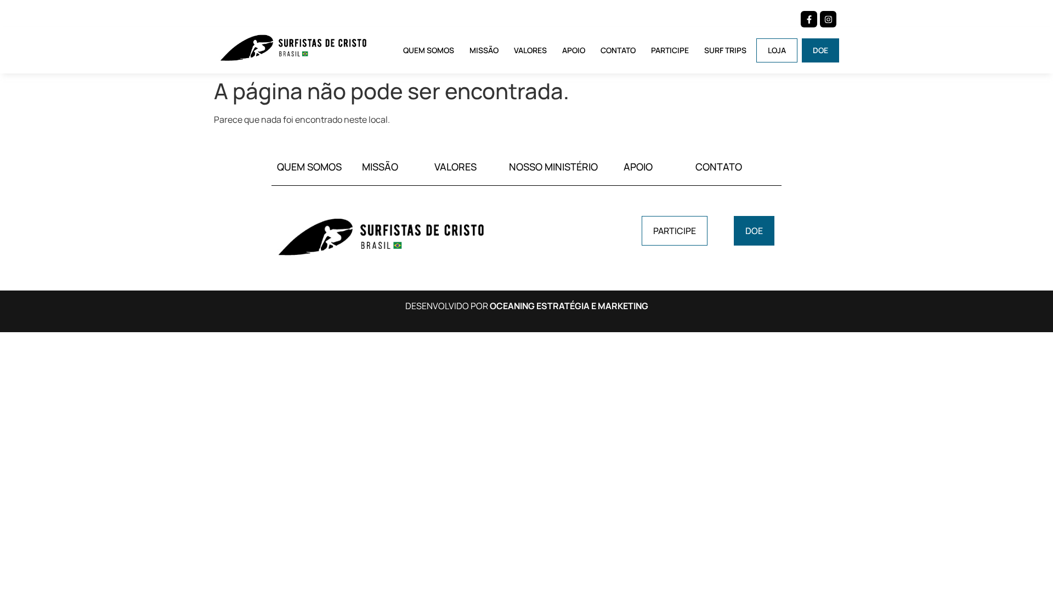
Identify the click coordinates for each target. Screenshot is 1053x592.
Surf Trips (725, 50)
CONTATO (718, 166)
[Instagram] (828, 19)
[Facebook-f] (809, 19)
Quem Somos (428, 50)
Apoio (573, 50)
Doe (820, 50)
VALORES (455, 166)
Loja (777, 50)
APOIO (638, 166)
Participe (670, 50)
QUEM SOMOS (309, 166)
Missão (484, 50)
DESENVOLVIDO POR (526, 306)
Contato (618, 50)
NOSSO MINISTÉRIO (553, 166)
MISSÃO (380, 166)
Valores (530, 50)
